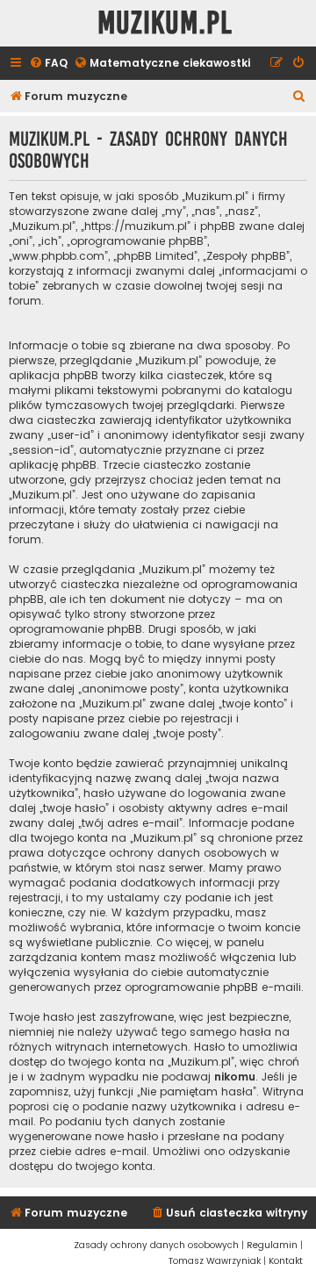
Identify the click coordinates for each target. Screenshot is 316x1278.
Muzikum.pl (165, 23)
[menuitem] (48, 63)
